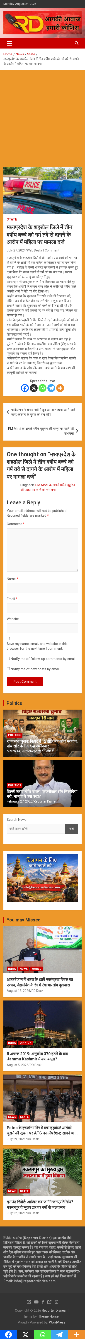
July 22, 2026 (16, 1213)
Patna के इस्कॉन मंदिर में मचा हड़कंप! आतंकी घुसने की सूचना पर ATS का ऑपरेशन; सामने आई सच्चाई (41, 1133)
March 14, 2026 (18, 751)
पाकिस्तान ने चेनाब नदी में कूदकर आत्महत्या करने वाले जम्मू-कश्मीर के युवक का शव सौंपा (43, 412)
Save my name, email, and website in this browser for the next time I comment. (37, 646)
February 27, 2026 (19, 801)
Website (13, 619)
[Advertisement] (42, 115)
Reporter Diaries (41, 751)
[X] (34, 388)
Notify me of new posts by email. (35, 669)
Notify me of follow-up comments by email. (43, 659)
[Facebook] (25, 388)
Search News (17, 820)
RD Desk (37, 991)
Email (12, 599)
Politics (14, 703)
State (12, 219)
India (12, 968)
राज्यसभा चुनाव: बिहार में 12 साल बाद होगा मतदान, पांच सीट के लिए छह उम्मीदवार (42, 744)
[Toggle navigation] (9, 43)
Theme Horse (48, 1316)
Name (12, 579)
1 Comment (50, 250)
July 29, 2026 (16, 1139)
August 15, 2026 (18, 991)
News (24, 968)
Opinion (26, 1042)
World (36, 968)
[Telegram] (51, 388)
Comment (15, 524)
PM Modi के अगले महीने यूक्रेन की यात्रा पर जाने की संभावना (41, 431)
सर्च (71, 829)
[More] (60, 388)
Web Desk (34, 250)
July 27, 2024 (16, 250)
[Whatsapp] (42, 388)
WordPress (57, 1322)
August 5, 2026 (17, 1065)
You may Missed (24, 920)
